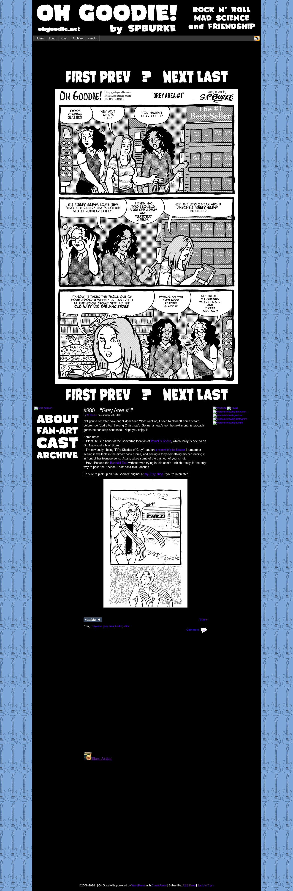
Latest (212, 70)
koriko (118, 626)
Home (39, 38)
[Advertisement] (146, 57)
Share (203, 619)
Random (146, 70)
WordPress (138, 885)
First (80, 70)
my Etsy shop (153, 474)
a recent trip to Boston (170, 449)
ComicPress (159, 885)
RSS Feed (189, 885)
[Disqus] (145, 690)
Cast (64, 38)
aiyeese (97, 626)
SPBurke (92, 415)
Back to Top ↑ (206, 885)
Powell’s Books (161, 441)
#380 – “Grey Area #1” (108, 410)
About (52, 38)
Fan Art (92, 38)
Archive (78, 38)
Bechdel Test (119, 463)
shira (126, 626)
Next (178, 70)
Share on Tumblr (93, 619)
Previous (115, 70)
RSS (257, 38)
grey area (108, 626)
